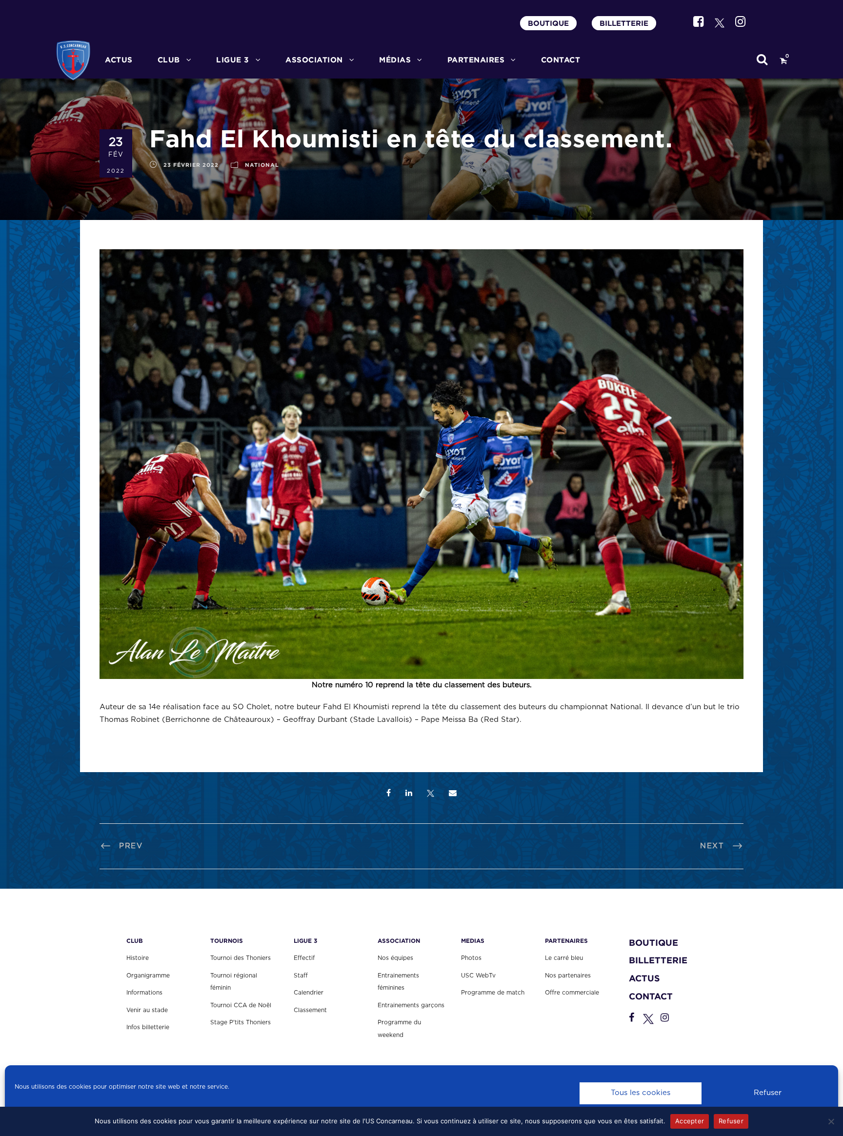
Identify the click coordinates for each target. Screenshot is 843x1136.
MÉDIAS (395, 60)
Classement (310, 1010)
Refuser (768, 1092)
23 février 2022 (191, 165)
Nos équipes (395, 958)
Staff (301, 975)
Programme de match (492, 993)
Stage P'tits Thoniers (240, 1022)
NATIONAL (262, 165)
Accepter (689, 1121)
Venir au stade (147, 1010)
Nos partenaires (568, 975)
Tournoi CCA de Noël (240, 1005)
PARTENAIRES (476, 60)
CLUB (169, 60)
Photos (471, 958)
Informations (144, 993)
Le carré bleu (564, 958)
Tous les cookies (640, 1092)
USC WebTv (478, 975)
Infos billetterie (147, 1027)
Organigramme (148, 975)
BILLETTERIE (624, 23)
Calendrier (308, 993)
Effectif (304, 958)
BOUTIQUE (548, 23)
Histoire (137, 958)
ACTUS (119, 60)
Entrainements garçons (411, 1005)
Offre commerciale (572, 993)
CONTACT (561, 60)
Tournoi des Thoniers (240, 958)
